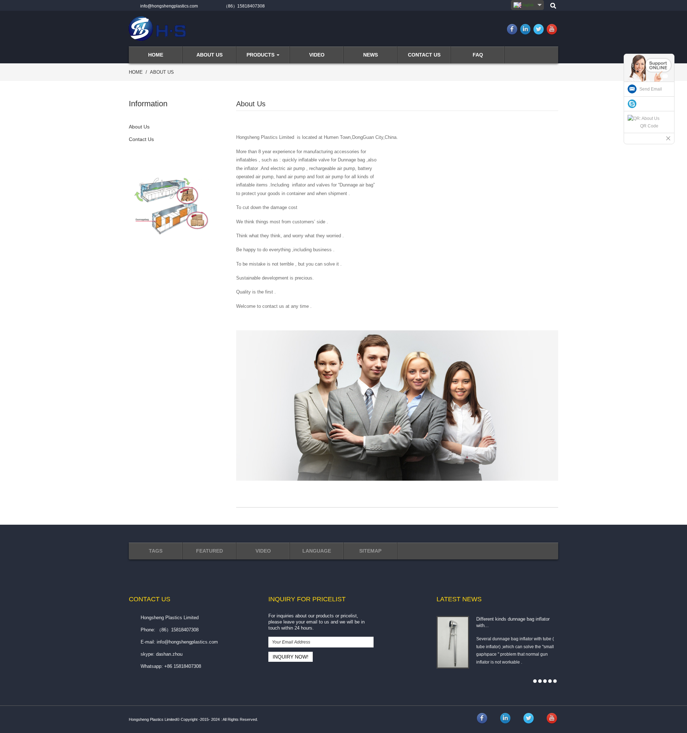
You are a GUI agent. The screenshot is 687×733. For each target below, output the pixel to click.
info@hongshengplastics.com (169, 6)
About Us (162, 72)
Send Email (650, 89)
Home (136, 72)
